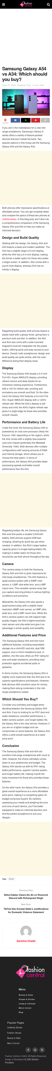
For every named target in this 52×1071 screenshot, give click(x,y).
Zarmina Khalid (26, 941)
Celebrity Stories (14, 1027)
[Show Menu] (3, 4)
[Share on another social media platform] (45, 120)
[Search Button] (48, 4)
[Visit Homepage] (26, 4)
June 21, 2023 (9, 85)
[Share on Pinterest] (35, 120)
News (11, 879)
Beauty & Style (26, 995)
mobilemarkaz (9, 219)
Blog (21, 1012)
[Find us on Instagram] (35, 1050)
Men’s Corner (25, 1008)
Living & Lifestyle (27, 1003)
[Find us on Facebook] (28, 1050)
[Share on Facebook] (15, 120)
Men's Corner (13, 1043)
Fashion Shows (14, 1032)
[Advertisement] (26, 39)
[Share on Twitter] (25, 120)
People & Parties (27, 999)
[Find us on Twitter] (42, 1050)
